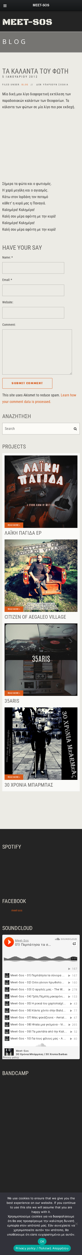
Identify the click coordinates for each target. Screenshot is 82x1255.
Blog (25, 85)
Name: (7, 257)
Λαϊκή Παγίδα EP (23, 533)
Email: (7, 280)
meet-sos (16, 910)
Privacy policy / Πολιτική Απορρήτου (42, 1248)
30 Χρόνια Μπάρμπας (29, 785)
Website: (7, 302)
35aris (12, 701)
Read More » (14, 525)
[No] (76, 1223)
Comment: (8, 325)
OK (42, 1241)
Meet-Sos (27, 22)
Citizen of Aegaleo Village (35, 617)
